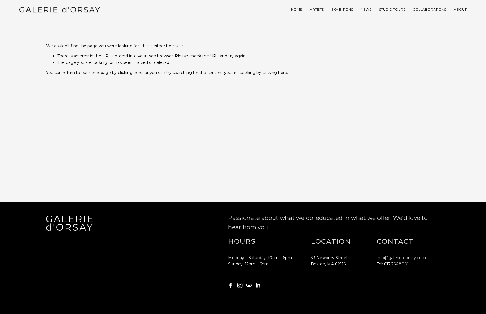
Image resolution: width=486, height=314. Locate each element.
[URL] (249, 285)
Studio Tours (392, 9)
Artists (317, 9)
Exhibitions (342, 9)
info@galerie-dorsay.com (401, 257)
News (366, 9)
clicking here (130, 72)
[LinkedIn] (258, 285)
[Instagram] (240, 285)
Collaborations (429, 9)
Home (296, 9)
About (460, 9)
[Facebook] (231, 285)
